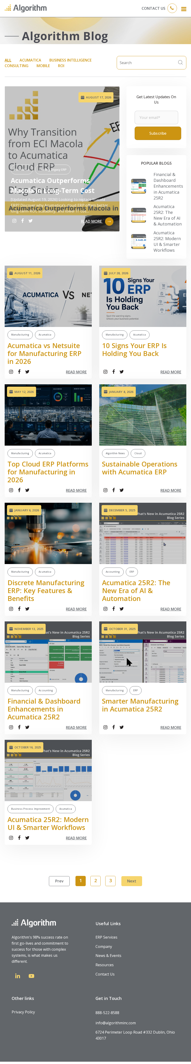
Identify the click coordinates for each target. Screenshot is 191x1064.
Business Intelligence (70, 60)
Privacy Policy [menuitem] (23, 1012)
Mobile (43, 65)
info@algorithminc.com (116, 1022)
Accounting (113, 571)
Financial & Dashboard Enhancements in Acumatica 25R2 (168, 186)
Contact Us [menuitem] (105, 974)
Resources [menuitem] (105, 964)
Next (131, 881)
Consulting (16, 65)
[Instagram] (14, 220)
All (8, 60)
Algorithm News (115, 453)
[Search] (180, 62)
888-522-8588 (107, 1012)
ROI (61, 65)
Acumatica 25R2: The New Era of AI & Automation (167, 215)
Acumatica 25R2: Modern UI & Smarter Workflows (167, 241)
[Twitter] (30, 220)
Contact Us (153, 8)
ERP (132, 571)
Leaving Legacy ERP (53, 169)
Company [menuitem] (104, 946)
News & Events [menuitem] (108, 955)
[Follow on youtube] (31, 977)
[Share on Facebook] (22, 220)
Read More (92, 221)
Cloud (138, 453)
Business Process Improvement (30, 808)
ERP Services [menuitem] (106, 937)
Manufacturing (20, 334)
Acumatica (30, 60)
